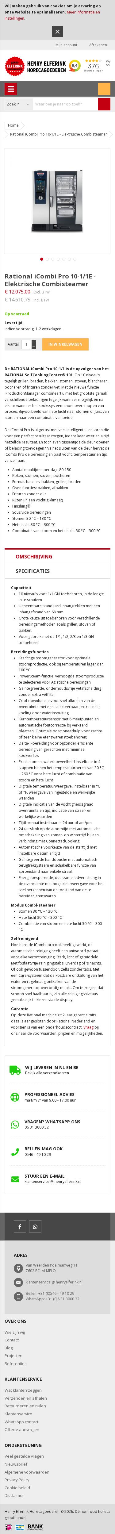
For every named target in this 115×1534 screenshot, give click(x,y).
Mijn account (66, 45)
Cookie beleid (17, 1487)
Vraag (88, 1027)
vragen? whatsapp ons (52, 1122)
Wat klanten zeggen (23, 1390)
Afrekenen (98, 45)
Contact (12, 1340)
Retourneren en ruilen (25, 1406)
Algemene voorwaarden (27, 1472)
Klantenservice (18, 1414)
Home (13, 125)
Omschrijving (34, 556)
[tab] (57, 556)
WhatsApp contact (21, 1422)
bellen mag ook (44, 1149)
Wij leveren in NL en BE (52, 1067)
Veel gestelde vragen (24, 1456)
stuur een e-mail (45, 1176)
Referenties (16, 1363)
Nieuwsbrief (16, 1464)
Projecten (13, 1355)
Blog (9, 1348)
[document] (57, 20)
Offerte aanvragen (22, 1429)
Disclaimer (14, 1495)
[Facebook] (20, 1226)
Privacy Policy (17, 1479)
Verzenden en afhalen (26, 1398)
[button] (41, 258)
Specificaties (33, 571)
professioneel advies (50, 1094)
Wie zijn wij (15, 1332)
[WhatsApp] (35, 1226)
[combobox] (51, 104)
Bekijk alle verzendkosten (47, 1073)
